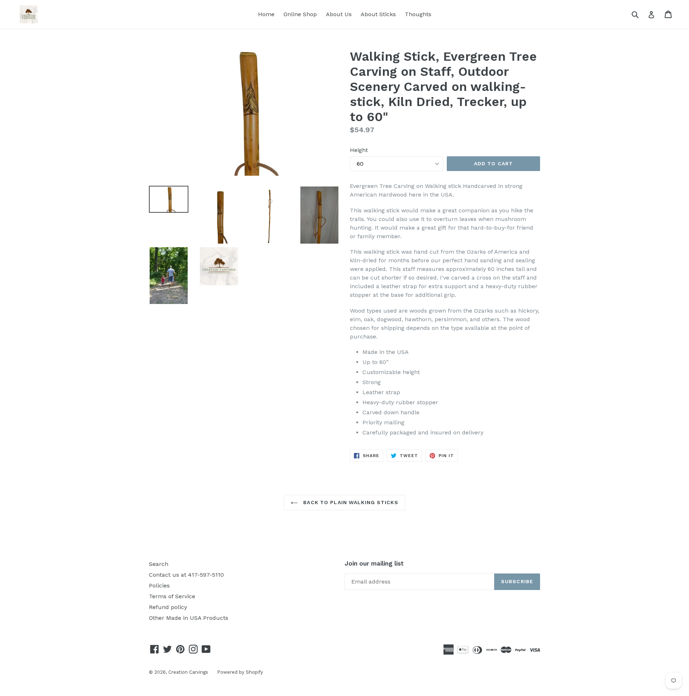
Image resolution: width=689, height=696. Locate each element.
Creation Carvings (188, 672)
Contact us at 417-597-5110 (186, 574)
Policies (159, 585)
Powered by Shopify (240, 672)
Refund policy (168, 607)
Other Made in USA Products (188, 617)
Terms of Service (172, 596)
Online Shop (300, 14)
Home (266, 14)
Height (359, 150)
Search (158, 564)
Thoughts (418, 14)
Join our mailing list (374, 563)
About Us (339, 14)
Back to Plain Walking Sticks (349, 502)
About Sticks (378, 14)
